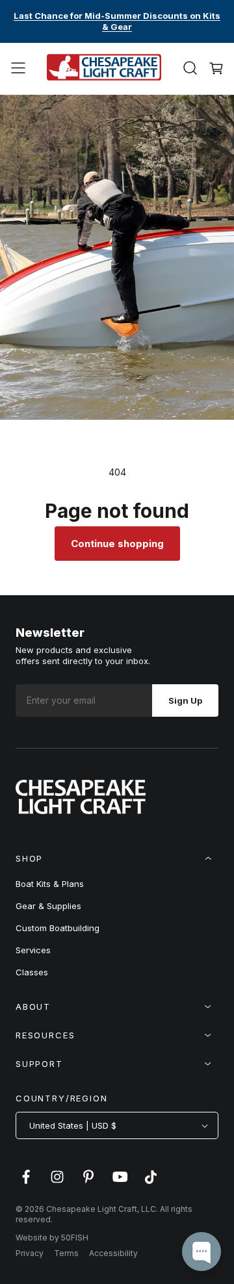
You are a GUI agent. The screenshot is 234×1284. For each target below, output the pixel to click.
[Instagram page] (57, 1183)
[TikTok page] (150, 1183)
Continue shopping (117, 543)
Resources (45, 1035)
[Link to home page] (81, 810)
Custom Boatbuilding (57, 928)
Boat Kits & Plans (50, 884)
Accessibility (113, 1253)
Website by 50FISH (52, 1237)
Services (33, 950)
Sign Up (185, 700)
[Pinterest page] (88, 1183)
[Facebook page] (26, 1183)
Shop (29, 858)
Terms (66, 1253)
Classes (32, 972)
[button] (18, 68)
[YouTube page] (119, 1183)
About (33, 1006)
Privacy (30, 1253)
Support (39, 1064)
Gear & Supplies (48, 906)
